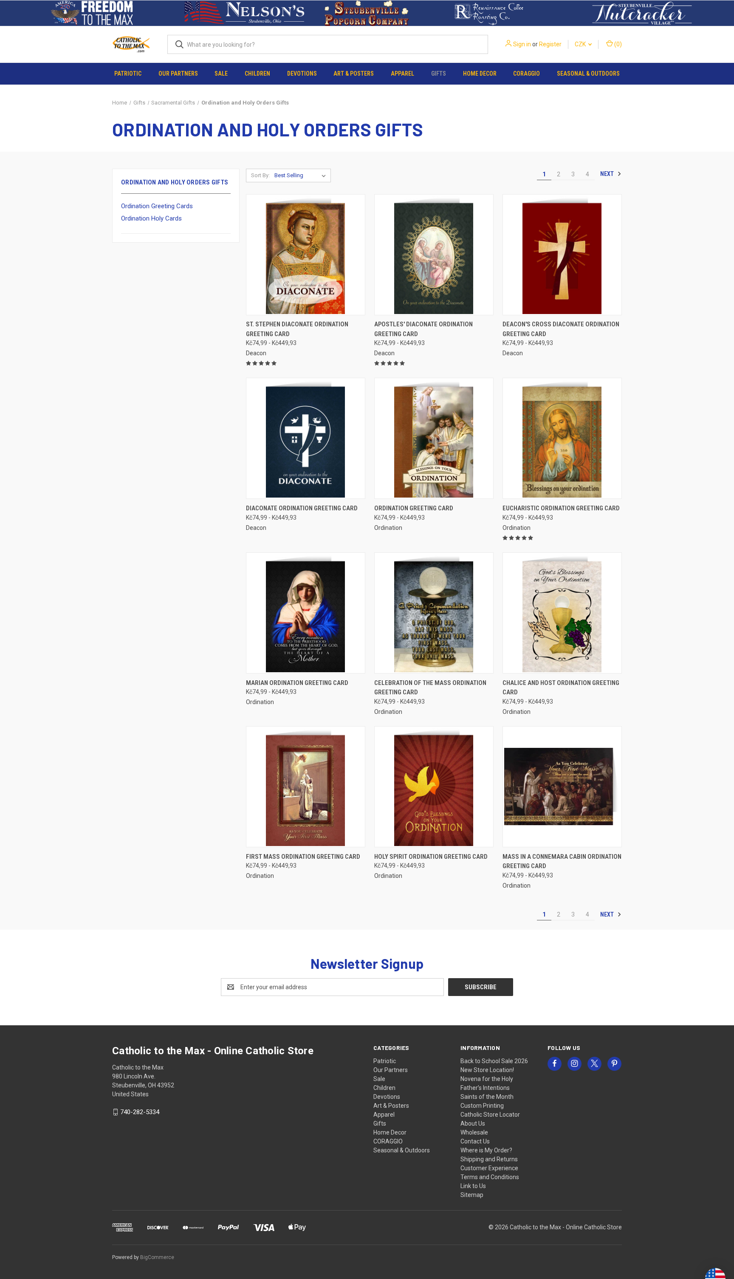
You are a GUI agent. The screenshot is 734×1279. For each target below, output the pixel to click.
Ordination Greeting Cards (157, 206)
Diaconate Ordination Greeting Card (302, 508)
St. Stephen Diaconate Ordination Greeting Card (297, 329)
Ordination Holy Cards (151, 218)
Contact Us (475, 1141)
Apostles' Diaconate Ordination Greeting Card (423, 329)
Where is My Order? (486, 1150)
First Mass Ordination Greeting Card (303, 856)
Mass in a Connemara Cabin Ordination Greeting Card (562, 861)
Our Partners (178, 73)
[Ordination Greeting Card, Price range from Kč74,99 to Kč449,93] (434, 438)
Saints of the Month (487, 1096)
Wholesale (474, 1132)
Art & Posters (353, 73)
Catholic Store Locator (490, 1114)
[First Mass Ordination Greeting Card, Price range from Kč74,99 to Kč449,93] (306, 787)
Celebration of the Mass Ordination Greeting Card (430, 687)
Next (607, 173)
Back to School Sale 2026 (494, 1061)
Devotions (302, 73)
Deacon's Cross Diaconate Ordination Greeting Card (561, 329)
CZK (581, 44)
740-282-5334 (139, 1112)
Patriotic (127, 73)
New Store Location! (487, 1070)
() (617, 44)
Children (257, 73)
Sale (221, 73)
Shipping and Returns (489, 1159)
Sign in (522, 44)
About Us (472, 1123)
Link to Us (473, 1186)
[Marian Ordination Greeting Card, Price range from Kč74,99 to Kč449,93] (306, 613)
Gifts (438, 73)
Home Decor (480, 73)
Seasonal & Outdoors (588, 73)
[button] (92, 13)
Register (550, 44)
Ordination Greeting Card (413, 508)
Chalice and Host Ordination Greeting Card (561, 687)
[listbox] (301, 175)
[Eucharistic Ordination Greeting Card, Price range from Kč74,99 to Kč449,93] (562, 438)
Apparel (402, 73)
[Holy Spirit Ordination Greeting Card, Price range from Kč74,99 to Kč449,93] (434, 787)
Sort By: (260, 175)
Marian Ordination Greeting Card (297, 683)
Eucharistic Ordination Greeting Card (561, 508)
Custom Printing (482, 1105)
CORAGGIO (526, 73)
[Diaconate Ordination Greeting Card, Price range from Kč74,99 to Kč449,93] (306, 438)
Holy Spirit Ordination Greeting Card (431, 856)
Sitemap (471, 1194)
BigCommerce (157, 1257)
